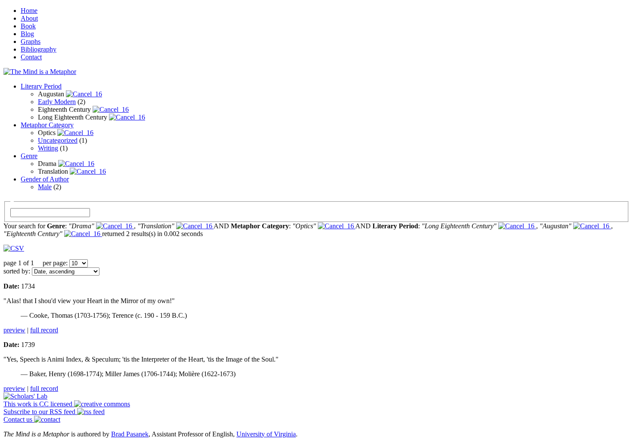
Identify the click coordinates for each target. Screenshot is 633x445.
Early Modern (57, 101)
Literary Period (41, 86)
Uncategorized (58, 140)
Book (28, 26)
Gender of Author (45, 179)
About (29, 18)
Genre (29, 156)
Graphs (30, 41)
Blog (27, 33)
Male (45, 186)
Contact (31, 57)
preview (14, 330)
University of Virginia (266, 434)
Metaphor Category (47, 125)
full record (44, 330)
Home (29, 10)
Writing (48, 148)
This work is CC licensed (38, 404)
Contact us (18, 419)
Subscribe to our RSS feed (40, 411)
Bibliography (38, 49)
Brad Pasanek (130, 434)
